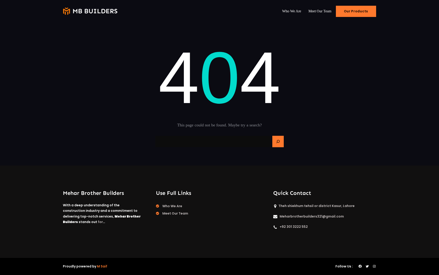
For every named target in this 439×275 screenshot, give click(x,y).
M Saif (102, 266)
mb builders (95, 11)
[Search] (278, 141)
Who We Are (172, 206)
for (100, 222)
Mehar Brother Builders (93, 193)
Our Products (356, 11)
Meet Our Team (175, 213)
